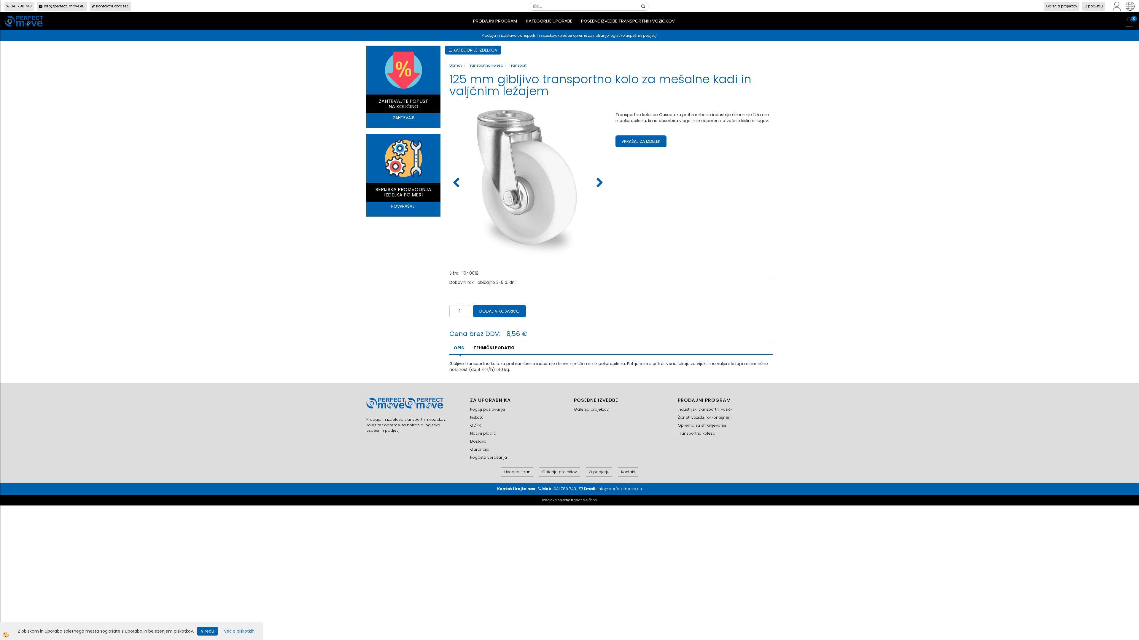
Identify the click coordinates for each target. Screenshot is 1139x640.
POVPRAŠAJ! (403, 206)
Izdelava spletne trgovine (563, 499)
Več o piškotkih (239, 631)
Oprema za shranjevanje (702, 425)
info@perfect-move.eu (64, 6)
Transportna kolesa (485, 65)
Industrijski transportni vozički (705, 409)
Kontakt (628, 472)
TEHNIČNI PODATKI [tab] (493, 348)
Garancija (479, 449)
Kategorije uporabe (549, 21)
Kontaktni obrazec (112, 6)
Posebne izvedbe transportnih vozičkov (628, 21)
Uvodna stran (517, 472)
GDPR (475, 425)
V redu (207, 631)
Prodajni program (495, 21)
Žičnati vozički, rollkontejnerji (704, 417)
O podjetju (1093, 6)
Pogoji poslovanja (487, 409)
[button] (599, 183)
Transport (517, 65)
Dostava (478, 441)
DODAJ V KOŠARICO (499, 311)
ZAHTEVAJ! (403, 118)
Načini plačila (483, 433)
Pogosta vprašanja (488, 457)
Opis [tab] (459, 348)
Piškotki (476, 417)
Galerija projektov (1061, 6)
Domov (455, 65)
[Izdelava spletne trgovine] (591, 499)
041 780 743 (21, 6)
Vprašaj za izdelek (641, 141)
